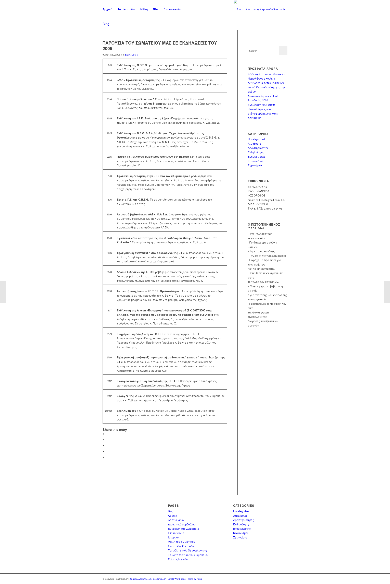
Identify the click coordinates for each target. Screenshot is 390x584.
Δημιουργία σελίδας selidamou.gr (148, 578)
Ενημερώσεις (256, 156)
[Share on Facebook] (108, 434)
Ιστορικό (173, 537)
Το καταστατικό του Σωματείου (188, 555)
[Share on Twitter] (108, 440)
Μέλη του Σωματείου (181, 542)
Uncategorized (256, 139)
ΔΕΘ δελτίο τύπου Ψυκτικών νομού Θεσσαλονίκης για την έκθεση (266, 87)
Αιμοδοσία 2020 (258, 100)
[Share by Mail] (108, 457)
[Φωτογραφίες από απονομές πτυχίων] (3, 292)
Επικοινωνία (176, 533)
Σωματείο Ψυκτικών (181, 546)
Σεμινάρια (255, 165)
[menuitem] (107, 9)
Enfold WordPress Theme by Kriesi (185, 578)
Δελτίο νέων (176, 520)
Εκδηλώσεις (131, 54)
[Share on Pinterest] (108, 446)
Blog (106, 23)
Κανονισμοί (255, 161)
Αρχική (172, 515)
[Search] (188, 9)
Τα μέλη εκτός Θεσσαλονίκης (187, 550)
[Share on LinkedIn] (108, 451)
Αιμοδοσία (254, 143)
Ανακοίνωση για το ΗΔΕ (263, 96)
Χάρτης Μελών (177, 559)
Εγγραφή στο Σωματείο (183, 529)
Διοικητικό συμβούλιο (181, 524)
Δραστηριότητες (258, 148)
